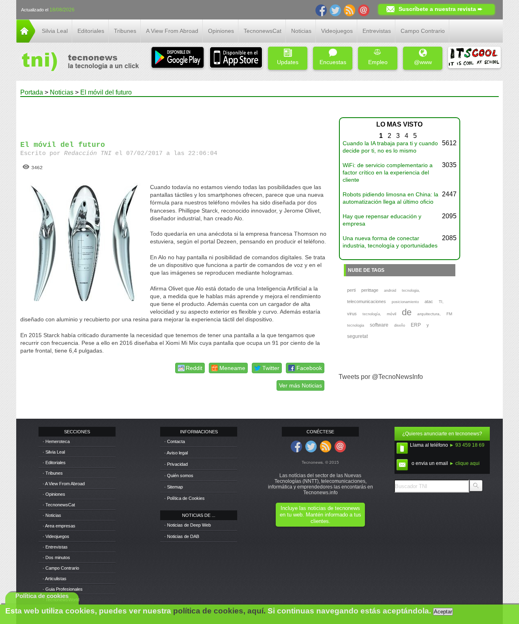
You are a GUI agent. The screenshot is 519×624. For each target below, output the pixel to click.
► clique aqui (464, 463)
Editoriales (90, 31)
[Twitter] (335, 9)
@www (423, 62)
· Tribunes (53, 473)
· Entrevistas (55, 546)
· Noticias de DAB (181, 536)
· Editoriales (54, 462)
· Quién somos (178, 475)
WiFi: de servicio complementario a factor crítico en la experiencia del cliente (388, 172)
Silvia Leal (55, 31)
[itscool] (474, 58)
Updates (287, 62)
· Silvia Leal (54, 452)
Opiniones (221, 31)
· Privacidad (176, 464)
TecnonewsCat (262, 31)
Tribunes (125, 31)
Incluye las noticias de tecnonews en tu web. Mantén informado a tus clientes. (320, 514)
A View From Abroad (172, 31)
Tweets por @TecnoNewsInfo (381, 376)
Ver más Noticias (300, 385)
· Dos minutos (56, 557)
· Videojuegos (56, 536)
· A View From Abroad (64, 483)
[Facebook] (321, 9)
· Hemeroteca (56, 441)
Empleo (378, 62)
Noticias (301, 31)
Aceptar (443, 612)
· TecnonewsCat (59, 504)
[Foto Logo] (77, 62)
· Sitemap (173, 486)
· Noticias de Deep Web (187, 525)
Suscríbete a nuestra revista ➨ (441, 9)
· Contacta (174, 441)
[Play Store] (177, 58)
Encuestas (333, 62)
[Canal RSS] (349, 9)
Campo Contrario (423, 31)
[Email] (363, 9)
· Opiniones (54, 494)
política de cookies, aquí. (219, 611)
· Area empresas (59, 525)
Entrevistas (376, 31)
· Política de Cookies (184, 498)
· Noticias (52, 515)
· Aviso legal (176, 452)
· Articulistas (54, 578)
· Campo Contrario (61, 568)
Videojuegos (337, 31)
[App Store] (236, 58)
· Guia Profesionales (63, 589)
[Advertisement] (173, 115)
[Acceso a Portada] (25, 40)
